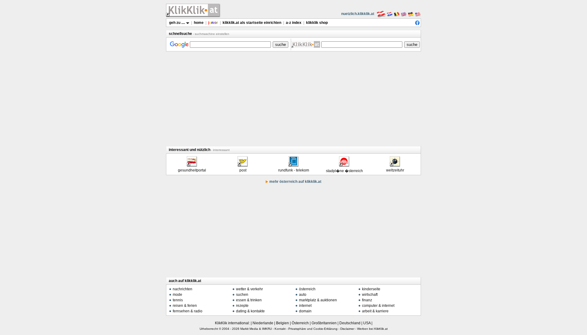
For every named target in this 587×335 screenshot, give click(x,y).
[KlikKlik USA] (418, 14)
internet (305, 305)
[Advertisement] (293, 98)
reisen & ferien (185, 305)
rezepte (242, 305)
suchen (242, 294)
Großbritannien (324, 323)
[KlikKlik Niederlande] (390, 14)
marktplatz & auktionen (318, 300)
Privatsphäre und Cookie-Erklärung (313, 328)
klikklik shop (317, 23)
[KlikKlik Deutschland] (411, 14)
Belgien (282, 323)
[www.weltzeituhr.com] (395, 165)
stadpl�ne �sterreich (344, 171)
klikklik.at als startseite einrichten (252, 23)
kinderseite (371, 289)
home (199, 23)
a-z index (293, 23)
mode (177, 294)
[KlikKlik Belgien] (397, 14)
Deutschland (349, 323)
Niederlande (263, 323)
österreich (307, 289)
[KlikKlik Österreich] (381, 14)
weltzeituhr (395, 170)
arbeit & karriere (375, 311)
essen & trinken (249, 300)
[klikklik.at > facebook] (417, 24)
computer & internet (378, 305)
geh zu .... (177, 23)
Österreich (300, 323)
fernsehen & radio (187, 311)
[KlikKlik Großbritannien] (404, 14)
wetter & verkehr (249, 289)
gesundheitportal (192, 170)
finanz (367, 300)
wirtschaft (370, 294)
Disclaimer (347, 328)
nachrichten (182, 289)
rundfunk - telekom (293, 170)
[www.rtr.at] (293, 165)
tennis (178, 300)
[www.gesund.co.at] (192, 165)
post (242, 170)
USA (367, 323)
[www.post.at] (242, 165)
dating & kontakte (250, 311)
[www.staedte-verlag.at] (344, 165)
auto (302, 294)
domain (305, 311)
